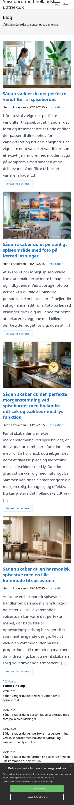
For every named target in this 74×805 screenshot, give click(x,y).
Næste (12, 681)
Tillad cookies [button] (37, 788)
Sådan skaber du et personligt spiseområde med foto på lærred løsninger (36, 717)
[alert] (37, 784)
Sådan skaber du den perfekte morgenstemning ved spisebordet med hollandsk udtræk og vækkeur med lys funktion (36, 738)
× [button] (71, 765)
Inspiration (55, 107)
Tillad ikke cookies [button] (37, 796)
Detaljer (50, 781)
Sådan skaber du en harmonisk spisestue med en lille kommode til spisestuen (36, 759)
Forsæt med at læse (17, 183)
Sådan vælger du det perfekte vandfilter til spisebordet (31, 698)
